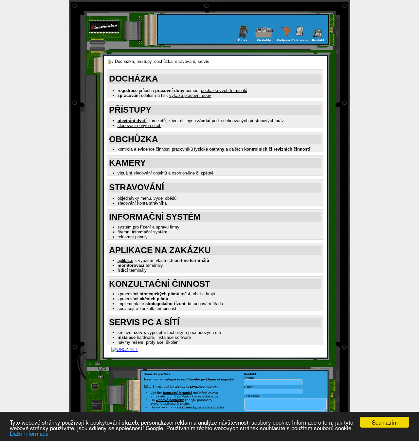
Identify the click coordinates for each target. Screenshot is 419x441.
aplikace (125, 260)
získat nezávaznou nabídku (196, 386)
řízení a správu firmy (159, 227)
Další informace (29, 433)
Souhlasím (385, 422)
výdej (159, 198)
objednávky (128, 198)
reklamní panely (133, 236)
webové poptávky (170, 400)
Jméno (249, 377)
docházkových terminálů (224, 90)
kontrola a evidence (136, 149)
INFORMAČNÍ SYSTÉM (155, 216)
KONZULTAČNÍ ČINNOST (159, 283)
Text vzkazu (253, 396)
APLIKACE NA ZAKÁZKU (160, 250)
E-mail (248, 387)
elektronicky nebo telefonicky (200, 407)
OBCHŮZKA (133, 139)
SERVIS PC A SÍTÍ (144, 322)
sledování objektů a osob (157, 173)
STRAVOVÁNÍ (136, 187)
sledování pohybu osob (139, 125)
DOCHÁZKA (133, 78)
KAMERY (127, 162)
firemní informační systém (142, 232)
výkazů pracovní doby (190, 95)
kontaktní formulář (177, 393)
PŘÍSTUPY (130, 109)
